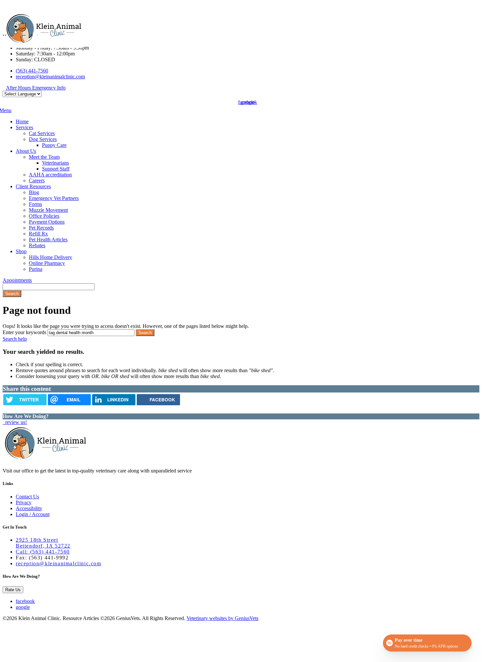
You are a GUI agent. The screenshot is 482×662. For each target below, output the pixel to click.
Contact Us (27, 496)
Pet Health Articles (48, 239)
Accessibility (29, 508)
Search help (15, 339)
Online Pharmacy (47, 263)
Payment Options (47, 222)
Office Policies (44, 216)
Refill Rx (38, 233)
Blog (34, 192)
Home (22, 121)
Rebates (37, 245)
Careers (37, 180)
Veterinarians (55, 163)
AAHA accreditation (50, 174)
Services (24, 127)
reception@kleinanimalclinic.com (50, 76)
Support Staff (56, 168)
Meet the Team (44, 157)
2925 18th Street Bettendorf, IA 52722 (43, 543)
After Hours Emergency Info (36, 87)
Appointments (17, 280)
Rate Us (13, 589)
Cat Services (42, 133)
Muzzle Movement (48, 210)
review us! (15, 422)
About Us (26, 151)
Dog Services (43, 139)
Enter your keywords (24, 332)
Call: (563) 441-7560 (43, 551)
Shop (21, 251)
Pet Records (41, 228)
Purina (35, 269)
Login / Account (33, 514)
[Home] (43, 42)
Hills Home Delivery (50, 257)
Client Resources (33, 186)
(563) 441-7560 (32, 70)
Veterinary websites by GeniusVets (222, 618)
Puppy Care (54, 145)
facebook (25, 601)
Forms (35, 204)
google (23, 607)
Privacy (23, 502)
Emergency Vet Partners (54, 198)
